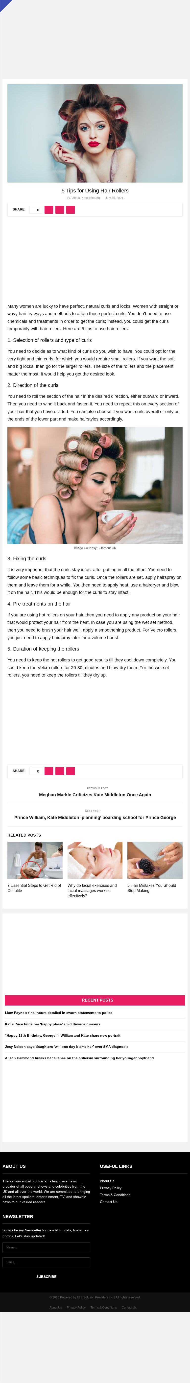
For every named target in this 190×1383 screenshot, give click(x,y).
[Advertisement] (95, 34)
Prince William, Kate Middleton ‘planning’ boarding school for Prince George (95, 817)
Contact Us (108, 1202)
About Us (107, 1181)
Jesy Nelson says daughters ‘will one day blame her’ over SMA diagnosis (66, 1047)
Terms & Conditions (115, 1195)
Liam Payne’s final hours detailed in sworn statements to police (58, 1013)
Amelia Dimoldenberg (85, 198)
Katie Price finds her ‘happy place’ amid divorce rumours (52, 1024)
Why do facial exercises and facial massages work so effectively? (92, 890)
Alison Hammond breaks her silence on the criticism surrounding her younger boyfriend (79, 1058)
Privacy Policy (110, 1188)
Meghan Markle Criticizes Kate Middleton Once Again (95, 794)
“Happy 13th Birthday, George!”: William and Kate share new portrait (62, 1035)
